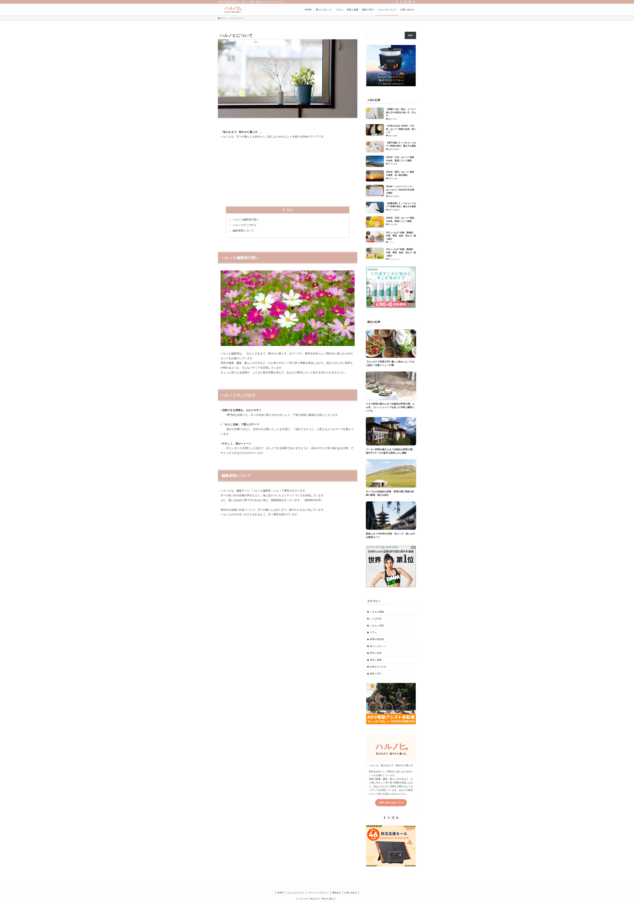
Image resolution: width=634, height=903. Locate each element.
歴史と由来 (376, 653)
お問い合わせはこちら (391, 802)
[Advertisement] (288, 173)
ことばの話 (376, 618)
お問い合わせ (350, 892)
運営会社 (336, 892)
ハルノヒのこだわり (244, 225)
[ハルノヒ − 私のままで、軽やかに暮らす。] (232, 9)
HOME (280, 892)
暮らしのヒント (378, 646)
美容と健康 (376, 659)
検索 (410, 35)
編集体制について (243, 230)
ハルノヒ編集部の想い (246, 219)
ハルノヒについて (295, 892)
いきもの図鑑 (377, 611)
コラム (373, 632)
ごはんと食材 (377, 625)
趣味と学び (376, 673)
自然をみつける (378, 666)
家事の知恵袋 (377, 639)
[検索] (414, 2)
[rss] (409, 2)
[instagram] (405, 2)
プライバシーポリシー (318, 892)
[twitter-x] (401, 2)
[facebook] (397, 2)
